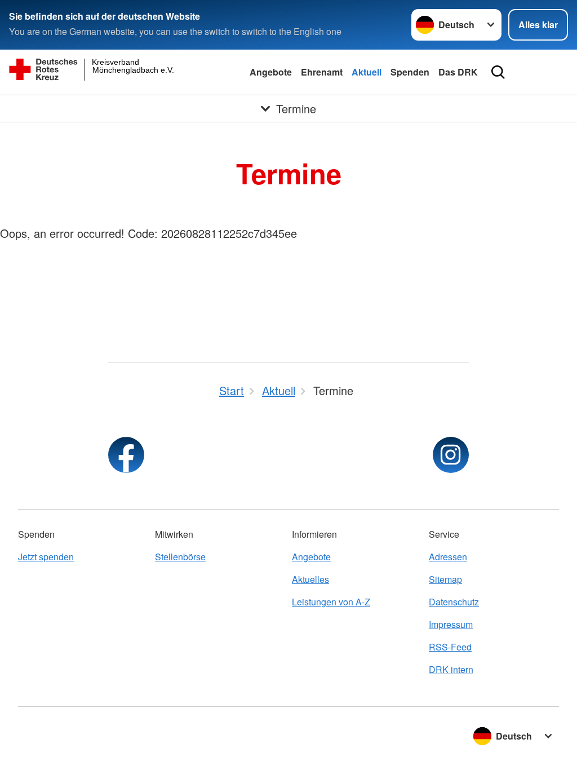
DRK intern (451, 669)
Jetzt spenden (46, 556)
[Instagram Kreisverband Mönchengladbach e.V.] (451, 455)
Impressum (451, 624)
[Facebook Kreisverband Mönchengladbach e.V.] (126, 455)
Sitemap (445, 579)
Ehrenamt (322, 71)
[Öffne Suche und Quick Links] (498, 72)
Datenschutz (454, 601)
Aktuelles (310, 579)
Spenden (409, 71)
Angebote (271, 71)
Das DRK (458, 71)
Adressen (448, 556)
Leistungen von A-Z (331, 601)
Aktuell (366, 71)
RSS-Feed (450, 646)
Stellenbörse (180, 556)
